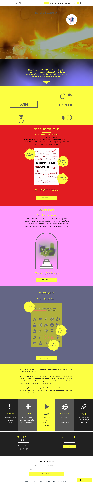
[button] (78, 3)
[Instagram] (19, 448)
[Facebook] (23, 448)
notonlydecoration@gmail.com (23, 445)
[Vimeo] (26, 448)
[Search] (80, 3)
